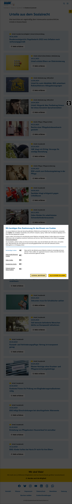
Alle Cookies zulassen (57, 275)
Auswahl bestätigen (38, 275)
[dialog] (36, 252)
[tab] (12, 250)
